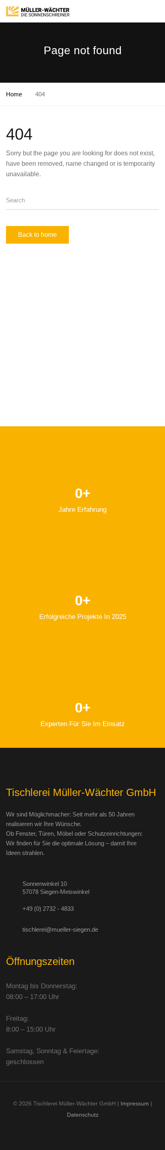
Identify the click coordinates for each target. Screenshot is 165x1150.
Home (14, 94)
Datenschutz (83, 1114)
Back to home (37, 234)
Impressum (135, 1103)
